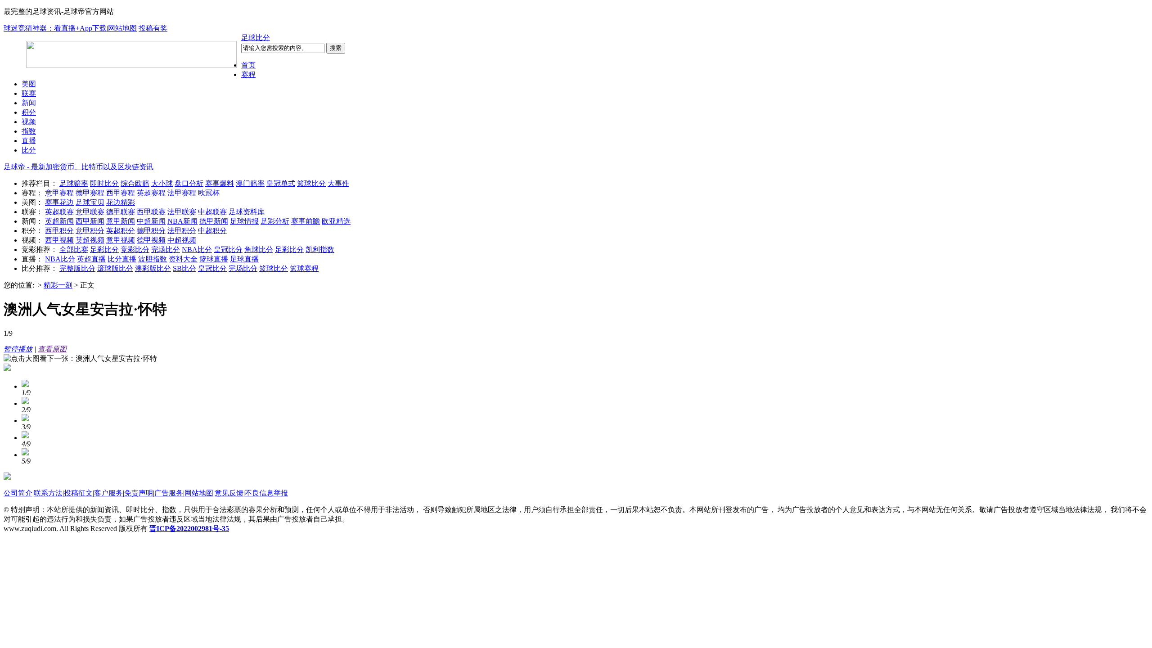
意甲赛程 (59, 193)
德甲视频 (151, 240)
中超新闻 (151, 221)
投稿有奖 (153, 28)
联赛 (29, 93)
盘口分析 (189, 183)
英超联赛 (59, 212)
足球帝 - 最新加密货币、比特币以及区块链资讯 (78, 167)
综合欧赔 (135, 183)
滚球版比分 (115, 268)
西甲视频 (59, 240)
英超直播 (91, 259)
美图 (29, 84)
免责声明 (138, 493)
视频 (29, 122)
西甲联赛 (151, 212)
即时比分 (104, 183)
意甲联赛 (90, 212)
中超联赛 (212, 212)
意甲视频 (120, 240)
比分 (29, 150)
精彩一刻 (58, 285)
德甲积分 (151, 230)
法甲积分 (181, 230)
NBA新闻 (182, 221)
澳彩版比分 (153, 268)
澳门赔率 (250, 183)
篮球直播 (213, 259)
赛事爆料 (219, 183)
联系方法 (48, 493)
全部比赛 (73, 249)
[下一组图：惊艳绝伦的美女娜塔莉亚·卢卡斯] (7, 477)
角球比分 (258, 249)
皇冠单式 (280, 183)
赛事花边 (59, 202)
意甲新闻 (120, 221)
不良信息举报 (266, 493)
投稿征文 (78, 493)
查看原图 (52, 349)
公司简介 (18, 493)
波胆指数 (152, 259)
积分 (29, 112)
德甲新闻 (213, 221)
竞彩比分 (135, 249)
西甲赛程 (120, 193)
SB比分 (184, 268)
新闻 (29, 103)
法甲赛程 (181, 193)
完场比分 (165, 249)
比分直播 (122, 259)
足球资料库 (247, 212)
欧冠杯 (209, 193)
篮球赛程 (304, 268)
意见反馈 (229, 493)
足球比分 (255, 37)
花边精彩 (120, 202)
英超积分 (120, 230)
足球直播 (244, 259)
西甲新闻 (90, 221)
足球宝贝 (90, 202)
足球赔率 (73, 183)
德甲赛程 (90, 193)
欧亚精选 (336, 221)
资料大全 (183, 259)
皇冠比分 (228, 249)
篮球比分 (311, 183)
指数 (29, 131)
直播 (29, 140)
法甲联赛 (181, 212)
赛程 (248, 74)
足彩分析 (275, 221)
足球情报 (244, 221)
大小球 (162, 183)
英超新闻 (59, 221)
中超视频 (181, 240)
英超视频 (90, 240)
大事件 (338, 183)
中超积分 (212, 230)
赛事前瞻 (305, 221)
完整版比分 (77, 268)
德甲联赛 (120, 212)
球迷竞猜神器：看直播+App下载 (55, 28)
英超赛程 (151, 193)
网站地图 (122, 28)
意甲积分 (90, 230)
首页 (248, 65)
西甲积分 (59, 230)
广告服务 (168, 493)
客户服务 (108, 493)
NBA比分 (197, 249)
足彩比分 (104, 249)
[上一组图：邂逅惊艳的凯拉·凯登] (7, 368)
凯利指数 (320, 249)
